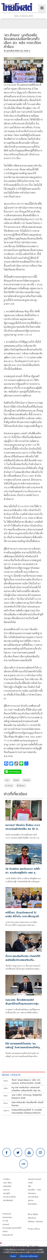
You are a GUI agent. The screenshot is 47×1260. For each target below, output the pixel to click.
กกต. (7, 780)
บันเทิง (5, 1231)
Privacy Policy (34, 1229)
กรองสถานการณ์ (34, 1179)
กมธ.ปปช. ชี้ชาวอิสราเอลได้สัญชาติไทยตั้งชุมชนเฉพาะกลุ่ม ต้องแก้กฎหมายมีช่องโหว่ (21, 1003)
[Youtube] (29, 1152)
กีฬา (29, 1186)
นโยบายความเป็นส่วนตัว (29, 1256)
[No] (44, 1253)
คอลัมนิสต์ (7, 1186)
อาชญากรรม (7, 1217)
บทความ (6, 1189)
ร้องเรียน (26, 780)
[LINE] (23, 1164)
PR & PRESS (33, 1214)
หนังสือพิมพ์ (8, 1200)
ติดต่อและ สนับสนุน (35, 1221)
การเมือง (6, 1179)
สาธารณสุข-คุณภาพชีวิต (12, 1228)
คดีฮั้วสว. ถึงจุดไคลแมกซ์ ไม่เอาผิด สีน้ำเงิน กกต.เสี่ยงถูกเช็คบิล (22, 916)
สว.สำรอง (8, 785)
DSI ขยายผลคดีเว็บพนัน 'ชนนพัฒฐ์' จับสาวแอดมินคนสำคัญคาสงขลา (22, 1047)
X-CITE (5, 1221)
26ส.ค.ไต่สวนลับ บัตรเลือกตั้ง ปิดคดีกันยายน (27, 1104)
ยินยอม (13, 1256)
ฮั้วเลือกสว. (21, 785)
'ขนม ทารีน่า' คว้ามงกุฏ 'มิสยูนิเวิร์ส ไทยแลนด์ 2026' (27, 1096)
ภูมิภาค (30, 1200)
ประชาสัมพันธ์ (33, 1197)
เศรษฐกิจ (6, 1193)
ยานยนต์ (6, 1224)
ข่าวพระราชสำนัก (9, 1197)
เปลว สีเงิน (7, 1182)
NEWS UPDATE (11, 1075)
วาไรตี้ (30, 1182)
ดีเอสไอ (16, 780)
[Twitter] (18, 1152)
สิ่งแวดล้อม (32, 1204)
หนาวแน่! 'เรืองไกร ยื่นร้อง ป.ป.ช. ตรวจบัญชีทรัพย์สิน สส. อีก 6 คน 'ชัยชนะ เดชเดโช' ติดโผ (22, 829)
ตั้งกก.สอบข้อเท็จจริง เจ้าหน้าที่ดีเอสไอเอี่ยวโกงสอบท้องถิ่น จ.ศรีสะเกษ (22, 960)
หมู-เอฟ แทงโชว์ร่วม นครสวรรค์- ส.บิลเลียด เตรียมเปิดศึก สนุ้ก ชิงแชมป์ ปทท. (26, 1089)
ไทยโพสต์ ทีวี (8, 1235)
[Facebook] (7, 1152)
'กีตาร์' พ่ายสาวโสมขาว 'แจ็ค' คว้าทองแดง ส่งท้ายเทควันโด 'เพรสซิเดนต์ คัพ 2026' (26, 1082)
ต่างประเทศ (7, 1213)
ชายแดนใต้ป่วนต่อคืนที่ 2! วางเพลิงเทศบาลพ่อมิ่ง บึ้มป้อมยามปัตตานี (27, 1111)
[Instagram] (40, 1152)
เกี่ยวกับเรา (32, 1218)
